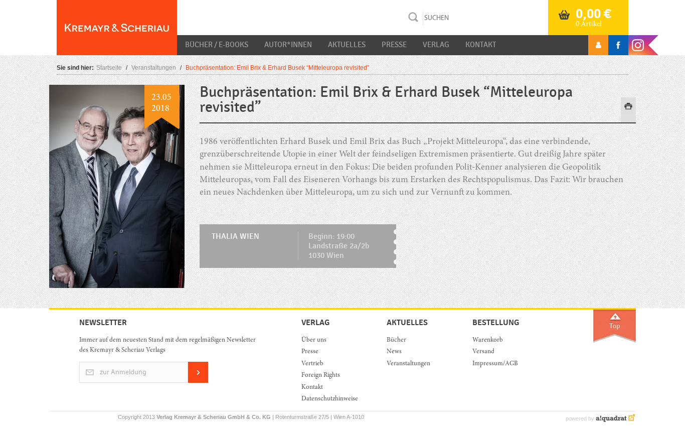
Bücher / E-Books (216, 44)
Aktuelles (347, 44)
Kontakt (480, 44)
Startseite (109, 67)
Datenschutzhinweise (329, 399)
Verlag (436, 44)
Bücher (396, 340)
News (394, 352)
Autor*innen (288, 44)
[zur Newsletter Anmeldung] (198, 381)
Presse (394, 44)
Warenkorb (487, 340)
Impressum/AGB (495, 364)
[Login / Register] (598, 45)
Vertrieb (312, 364)
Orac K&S (117, 27)
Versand (483, 352)
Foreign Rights (320, 375)
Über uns (313, 340)
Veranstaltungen (153, 67)
